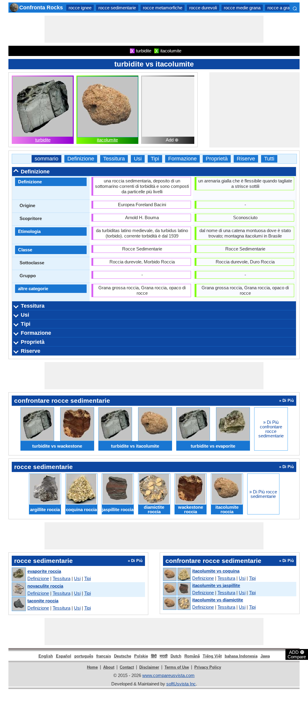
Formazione (182, 159)
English (45, 656)
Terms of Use (177, 667)
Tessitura (114, 159)
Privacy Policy (207, 667)
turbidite (43, 139)
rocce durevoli (203, 7)
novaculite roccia (45, 586)
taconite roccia (42, 600)
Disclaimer (149, 667)
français (103, 656)
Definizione (80, 159)
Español (63, 656)
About (108, 667)
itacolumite (107, 139)
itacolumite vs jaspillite (216, 585)
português (83, 656)
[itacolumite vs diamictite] (176, 603)
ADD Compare (297, 654)
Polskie (141, 656)
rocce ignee (80, 7)
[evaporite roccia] (18, 574)
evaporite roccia (44, 571)
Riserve (246, 159)
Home (92, 667)
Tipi (155, 159)
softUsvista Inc (181, 683)
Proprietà (217, 159)
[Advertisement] (154, 29)
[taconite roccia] (18, 604)
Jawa (265, 656)
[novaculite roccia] (18, 589)
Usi (138, 159)
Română (192, 656)
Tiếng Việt (212, 656)
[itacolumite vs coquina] (176, 575)
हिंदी (154, 656)
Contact (127, 667)
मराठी (164, 656)
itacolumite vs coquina (215, 570)
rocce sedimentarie (117, 7)
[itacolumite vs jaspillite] (176, 589)
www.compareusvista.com (168, 675)
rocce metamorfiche (162, 7)
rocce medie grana (242, 7)
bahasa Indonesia (241, 656)
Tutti (269, 159)
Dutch (176, 656)
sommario (46, 159)
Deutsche (122, 656)
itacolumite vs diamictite (217, 599)
